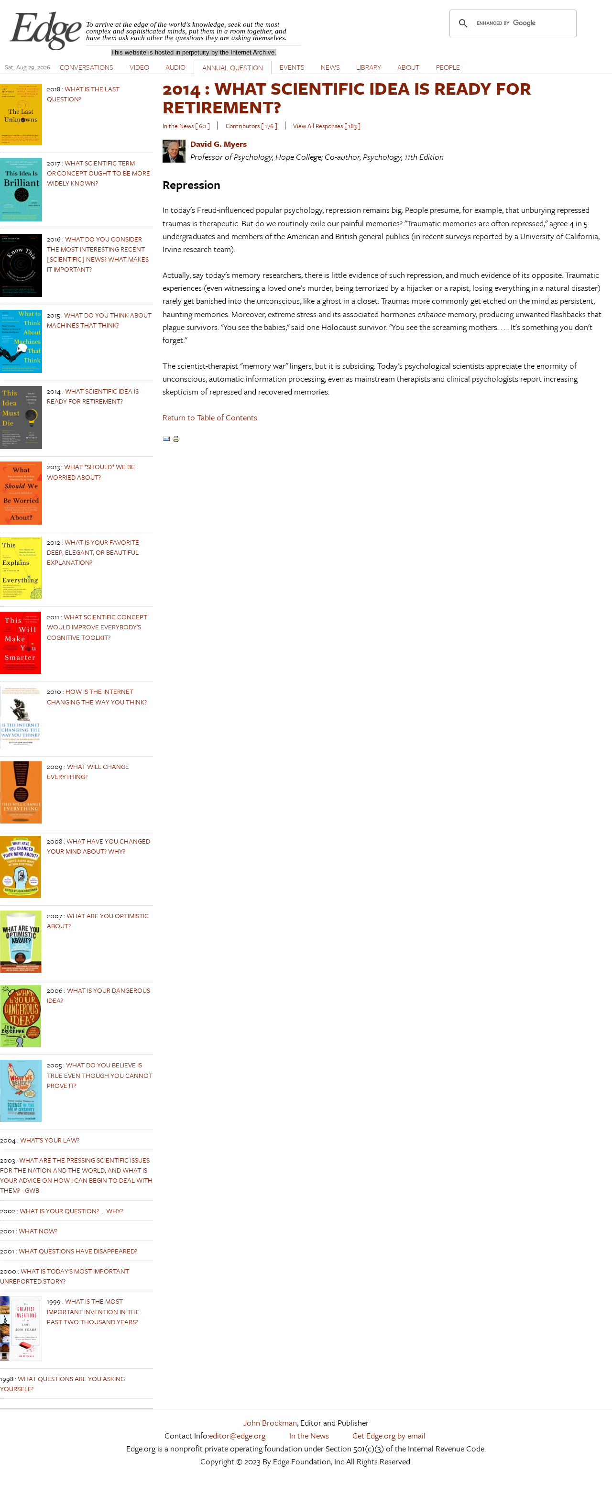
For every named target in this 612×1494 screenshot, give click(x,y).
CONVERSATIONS (86, 67)
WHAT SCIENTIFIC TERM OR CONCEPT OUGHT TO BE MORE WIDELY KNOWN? (98, 173)
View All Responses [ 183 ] (327, 126)
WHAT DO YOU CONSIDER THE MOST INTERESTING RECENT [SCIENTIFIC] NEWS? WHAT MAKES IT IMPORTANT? (98, 254)
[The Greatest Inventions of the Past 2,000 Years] (21, 1358)
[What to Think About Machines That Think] (21, 370)
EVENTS (292, 67)
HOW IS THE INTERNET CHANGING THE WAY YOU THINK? (97, 696)
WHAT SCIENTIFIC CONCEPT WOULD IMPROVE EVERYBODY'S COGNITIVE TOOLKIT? (97, 627)
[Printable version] (176, 440)
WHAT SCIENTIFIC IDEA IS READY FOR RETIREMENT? (93, 396)
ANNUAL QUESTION (232, 67)
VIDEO (139, 67)
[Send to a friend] (166, 440)
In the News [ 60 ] (186, 126)
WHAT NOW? (38, 1231)
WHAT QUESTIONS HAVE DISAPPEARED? (78, 1251)
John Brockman (270, 1422)
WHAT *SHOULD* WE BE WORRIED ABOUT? (91, 471)
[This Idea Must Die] (21, 446)
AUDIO (175, 67)
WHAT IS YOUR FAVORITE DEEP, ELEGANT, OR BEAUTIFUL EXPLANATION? (93, 552)
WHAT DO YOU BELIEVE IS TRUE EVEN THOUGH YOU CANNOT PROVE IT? (100, 1075)
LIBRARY (368, 67)
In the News (309, 1435)
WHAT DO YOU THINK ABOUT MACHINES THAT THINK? (99, 320)
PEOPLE (448, 67)
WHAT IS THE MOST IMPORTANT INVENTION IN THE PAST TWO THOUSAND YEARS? (93, 1311)
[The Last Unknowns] (21, 143)
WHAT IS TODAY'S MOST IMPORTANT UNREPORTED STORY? (64, 1276)
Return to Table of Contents (210, 417)
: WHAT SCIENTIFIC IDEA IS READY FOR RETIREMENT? (347, 97)
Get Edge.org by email (389, 1435)
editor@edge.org (237, 1435)
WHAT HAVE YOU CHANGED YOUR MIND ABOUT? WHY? (98, 846)
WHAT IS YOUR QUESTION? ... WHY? (71, 1211)
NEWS (330, 67)
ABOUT (408, 67)
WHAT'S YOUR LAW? (49, 1140)
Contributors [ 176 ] (251, 126)
